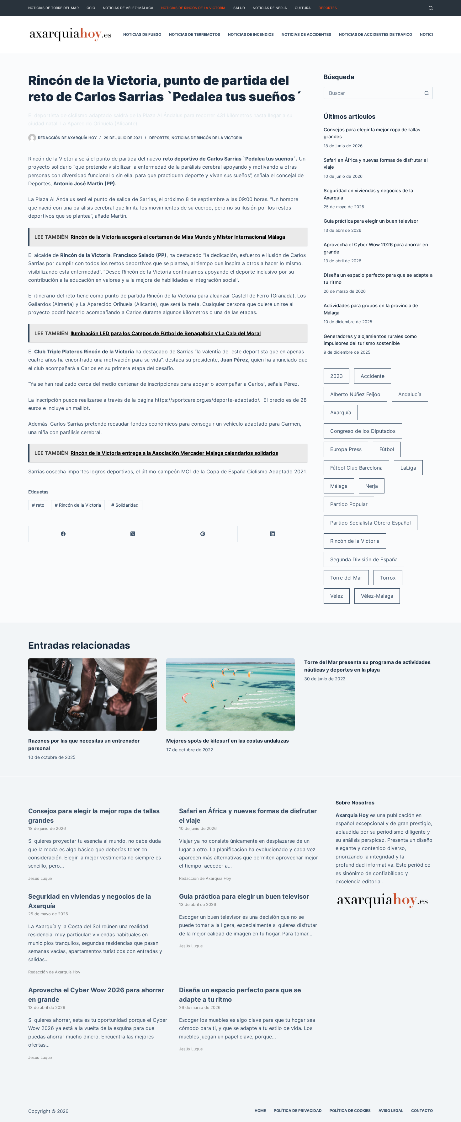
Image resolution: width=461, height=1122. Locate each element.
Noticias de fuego (142, 34)
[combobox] (372, 93)
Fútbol (386, 449)
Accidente (372, 376)
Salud (239, 8)
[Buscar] (431, 8)
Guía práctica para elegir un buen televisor (371, 221)
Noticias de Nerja (270, 8)
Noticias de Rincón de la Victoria (193, 8)
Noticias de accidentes (306, 34)
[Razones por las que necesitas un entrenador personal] (92, 694)
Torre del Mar (346, 578)
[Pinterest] (203, 534)
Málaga (338, 486)
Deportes (328, 8)
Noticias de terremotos (194, 34)
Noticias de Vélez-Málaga (128, 8)
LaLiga (408, 468)
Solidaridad (125, 505)
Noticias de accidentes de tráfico (375, 34)
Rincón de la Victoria (78, 505)
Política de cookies (350, 1110)
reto (38, 505)
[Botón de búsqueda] (426, 93)
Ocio (91, 8)
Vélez (336, 596)
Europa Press (346, 449)
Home (260, 1110)
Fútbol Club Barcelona (356, 468)
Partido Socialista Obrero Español (370, 523)
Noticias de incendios (251, 34)
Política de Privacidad (298, 1110)
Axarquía (340, 412)
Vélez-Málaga (377, 596)
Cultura (303, 8)
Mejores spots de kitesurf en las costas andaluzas (227, 741)
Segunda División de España (364, 559)
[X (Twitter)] (133, 534)
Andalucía (409, 394)
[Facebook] (63, 534)
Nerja (371, 486)
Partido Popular (349, 504)
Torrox (388, 578)
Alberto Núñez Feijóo (355, 394)
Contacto (422, 1110)
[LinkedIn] (272, 534)
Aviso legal (391, 1110)
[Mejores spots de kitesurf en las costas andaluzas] (230, 694)
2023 (336, 376)
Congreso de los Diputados (362, 431)
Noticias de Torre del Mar (53, 8)
